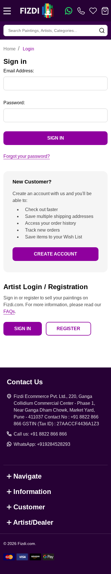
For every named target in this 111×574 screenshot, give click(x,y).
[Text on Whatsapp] (69, 11)
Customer (29, 507)
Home (9, 48)
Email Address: (18, 70)
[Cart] (105, 11)
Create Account (55, 254)
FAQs (9, 311)
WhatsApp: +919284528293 (42, 444)
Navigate (27, 476)
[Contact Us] (82, 11)
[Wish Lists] (93, 11)
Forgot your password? (26, 156)
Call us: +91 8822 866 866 (40, 434)
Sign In (22, 328)
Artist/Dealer (33, 522)
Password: (14, 102)
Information (32, 491)
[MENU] (7, 11)
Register (68, 328)
